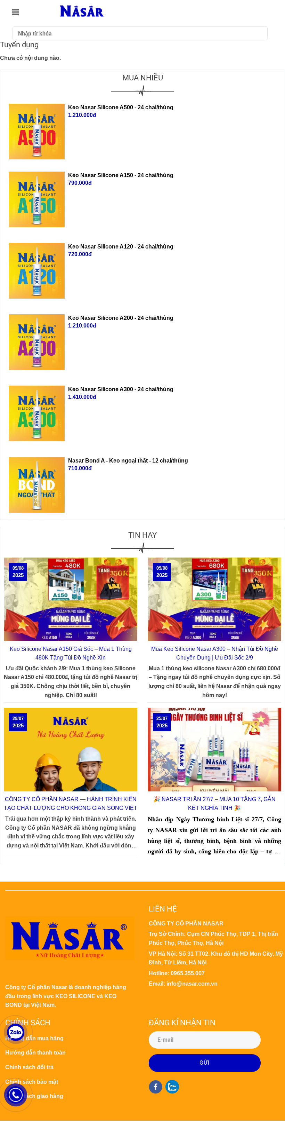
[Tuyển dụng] (81, 12)
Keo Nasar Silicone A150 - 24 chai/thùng (120, 175)
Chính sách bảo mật (31, 1082)
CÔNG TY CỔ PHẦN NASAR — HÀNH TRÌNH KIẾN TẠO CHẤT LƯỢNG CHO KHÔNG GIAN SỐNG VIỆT (70, 803)
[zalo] (172, 1087)
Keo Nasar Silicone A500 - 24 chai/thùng (120, 107)
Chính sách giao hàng (34, 1096)
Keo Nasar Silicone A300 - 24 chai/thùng (120, 389)
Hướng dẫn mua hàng (34, 1038)
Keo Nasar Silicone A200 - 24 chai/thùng (120, 318)
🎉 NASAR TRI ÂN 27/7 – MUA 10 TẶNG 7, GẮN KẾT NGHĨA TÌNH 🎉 (214, 803)
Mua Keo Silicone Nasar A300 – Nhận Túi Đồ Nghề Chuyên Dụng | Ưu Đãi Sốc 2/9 (214, 653)
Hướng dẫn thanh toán (35, 1053)
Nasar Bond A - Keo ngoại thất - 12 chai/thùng (128, 461)
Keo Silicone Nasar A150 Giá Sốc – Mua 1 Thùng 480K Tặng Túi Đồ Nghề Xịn (71, 653)
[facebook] (155, 1087)
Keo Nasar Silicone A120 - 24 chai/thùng (120, 247)
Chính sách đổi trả (29, 1067)
